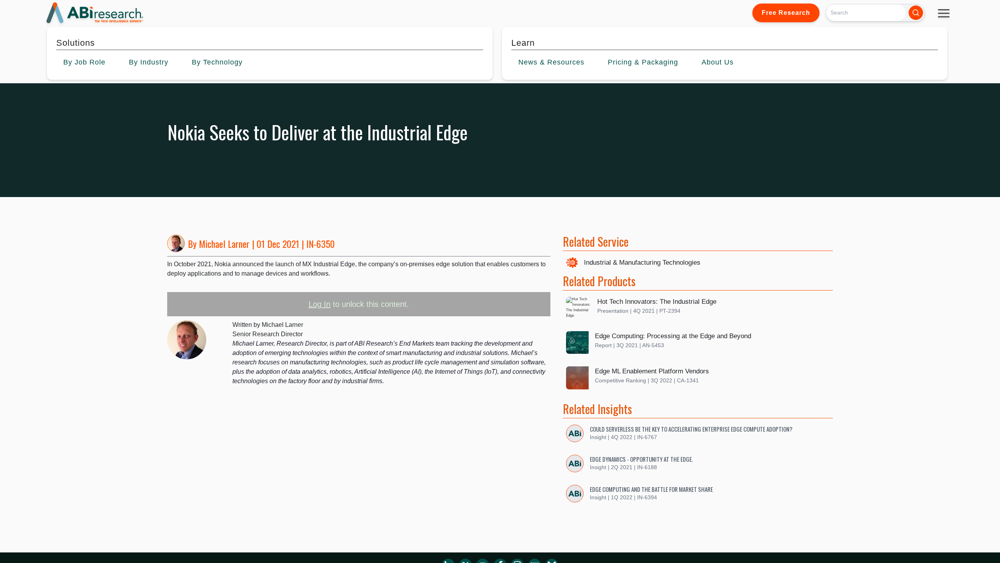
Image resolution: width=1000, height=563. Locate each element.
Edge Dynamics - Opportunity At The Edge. (641, 459)
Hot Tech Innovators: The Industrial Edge (656, 301)
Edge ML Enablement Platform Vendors (652, 371)
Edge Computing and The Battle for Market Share (651, 489)
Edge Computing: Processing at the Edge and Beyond (673, 336)
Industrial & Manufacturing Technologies (642, 262)
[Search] (916, 12)
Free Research (786, 12)
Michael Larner (224, 244)
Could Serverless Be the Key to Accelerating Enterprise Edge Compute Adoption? (691, 429)
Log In (319, 304)
